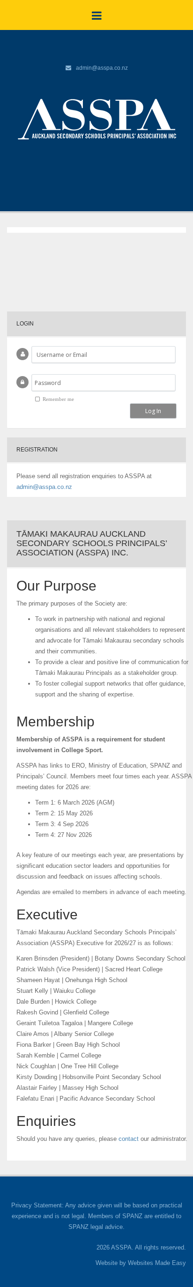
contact (129, 1138)
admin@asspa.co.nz (102, 68)
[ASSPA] (96, 118)
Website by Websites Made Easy (141, 1262)
